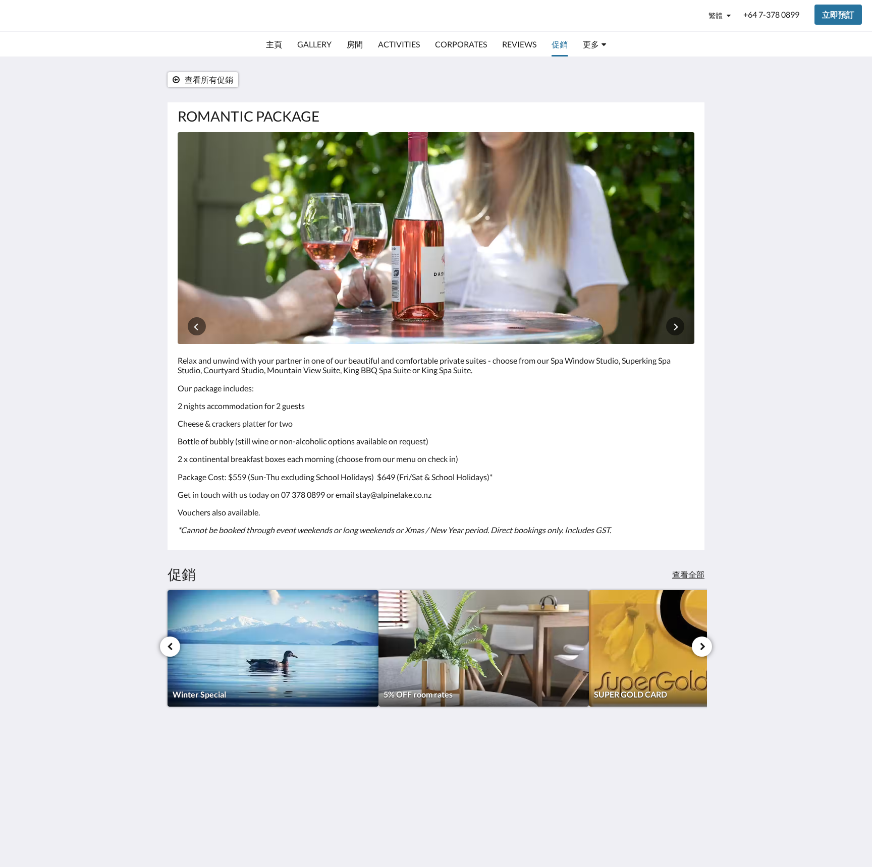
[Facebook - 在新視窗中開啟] (656, 767)
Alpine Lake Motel (68, 15)
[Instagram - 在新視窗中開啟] (684, 767)
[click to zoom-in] (436, 238)
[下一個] (702, 647)
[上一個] (170, 647)
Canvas (681, 837)
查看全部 (688, 574)
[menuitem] (274, 44)
